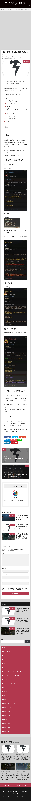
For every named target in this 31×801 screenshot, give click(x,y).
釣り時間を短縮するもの (11, 101)
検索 (2, 639)
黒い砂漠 (10, 9)
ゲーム (4, 667)
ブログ (4, 679)
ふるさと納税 (6, 659)
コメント (5, 553)
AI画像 (4, 647)
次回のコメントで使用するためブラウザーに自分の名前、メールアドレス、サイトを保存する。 (14, 589)
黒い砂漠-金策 (6, 727)
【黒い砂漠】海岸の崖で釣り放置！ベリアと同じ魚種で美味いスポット (22, 610)
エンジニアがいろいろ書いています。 (15, 3)
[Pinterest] (14, 442)
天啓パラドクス (7, 691)
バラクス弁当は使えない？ (12, 118)
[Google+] (22, 437)
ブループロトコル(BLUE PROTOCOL (11, 675)
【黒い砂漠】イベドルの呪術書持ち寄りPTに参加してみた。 (22, 526)
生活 (4, 695)
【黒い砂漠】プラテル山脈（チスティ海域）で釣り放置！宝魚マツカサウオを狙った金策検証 (22, 631)
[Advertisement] (15, 31)
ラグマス (5, 687)
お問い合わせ (24, 791)
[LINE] (19, 440)
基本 (6, 98)
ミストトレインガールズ (9, 683)
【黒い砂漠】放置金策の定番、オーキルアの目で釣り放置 (22, 536)
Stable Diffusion (7, 651)
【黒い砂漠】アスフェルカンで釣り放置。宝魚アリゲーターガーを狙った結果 (22, 620)
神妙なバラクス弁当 (12, 116)
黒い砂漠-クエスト (7, 707)
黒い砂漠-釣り (11, 58)
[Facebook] (7, 437)
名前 (4, 568)
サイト (3, 581)
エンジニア (6, 663)
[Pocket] (13, 440)
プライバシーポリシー (14, 791)
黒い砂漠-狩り (6, 719)
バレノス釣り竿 (11, 103)
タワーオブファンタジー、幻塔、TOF (12, 671)
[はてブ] (7, 440)
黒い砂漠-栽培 (6, 715)
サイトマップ (15, 793)
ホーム (4, 791)
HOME (4, 9)
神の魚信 (9, 106)
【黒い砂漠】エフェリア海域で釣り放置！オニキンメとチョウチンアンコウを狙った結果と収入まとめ (22, 776)
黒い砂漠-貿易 (6, 723)
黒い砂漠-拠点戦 (7, 711)
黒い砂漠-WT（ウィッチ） (9, 703)
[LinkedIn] (7, 442)
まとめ (7, 121)
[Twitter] (15, 437)
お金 (4, 655)
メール (4, 574)
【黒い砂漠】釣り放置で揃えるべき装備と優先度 (22, 517)
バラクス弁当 (10, 113)
